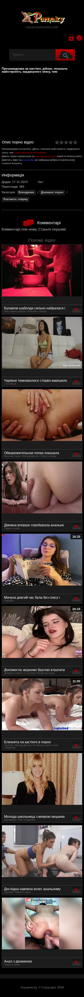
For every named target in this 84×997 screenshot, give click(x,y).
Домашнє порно (52, 192)
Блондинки (26, 192)
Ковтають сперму (15, 199)
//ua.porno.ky (29, 987)
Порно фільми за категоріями (30, 152)
